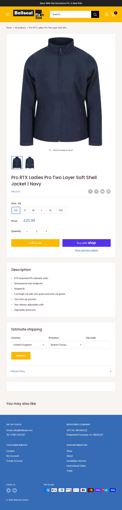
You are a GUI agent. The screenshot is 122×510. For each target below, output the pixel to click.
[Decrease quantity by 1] (27, 231)
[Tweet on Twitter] (102, 191)
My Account (12, 456)
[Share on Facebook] (90, 191)
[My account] (106, 14)
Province (54, 337)
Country (15, 337)
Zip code (91, 337)
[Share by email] (108, 191)
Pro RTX (15, 192)
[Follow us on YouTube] (14, 490)
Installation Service (76, 460)
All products (20, 27)
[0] (113, 14)
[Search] (95, 14)
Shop (69, 451)
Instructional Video (76, 465)
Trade (69, 470)
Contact (10, 451)
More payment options (86, 250)
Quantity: (16, 231)
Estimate (21, 355)
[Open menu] (8, 14)
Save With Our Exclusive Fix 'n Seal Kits (61, 3)
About (70, 456)
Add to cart (35, 243)
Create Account (14, 460)
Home (9, 27)
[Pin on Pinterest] (96, 191)
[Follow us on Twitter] (8, 490)
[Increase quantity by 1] (46, 231)
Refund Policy (17, 371)
